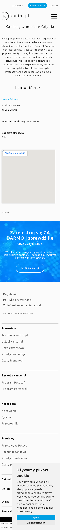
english (54, 6)
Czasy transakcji (12, 360)
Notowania (9, 410)
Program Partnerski (15, 388)
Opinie (6, 488)
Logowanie (17, 6)
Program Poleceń (13, 382)
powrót (6, 212)
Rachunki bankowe (14, 451)
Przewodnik (10, 423)
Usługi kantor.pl (12, 341)
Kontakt (7, 511)
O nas (5, 501)
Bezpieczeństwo (13, 347)
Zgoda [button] (36, 517)
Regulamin (10, 294)
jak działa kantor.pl (15, 335)
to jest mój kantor (10, 99)
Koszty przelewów (14, 458)
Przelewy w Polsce (14, 445)
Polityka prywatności (17, 299)
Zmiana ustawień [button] (36, 522)
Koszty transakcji (13, 354)
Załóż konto (28, 268)
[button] (54, 16)
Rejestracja (37, 5)
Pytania (7, 417)
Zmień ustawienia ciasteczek (22, 305)
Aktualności (10, 479)
